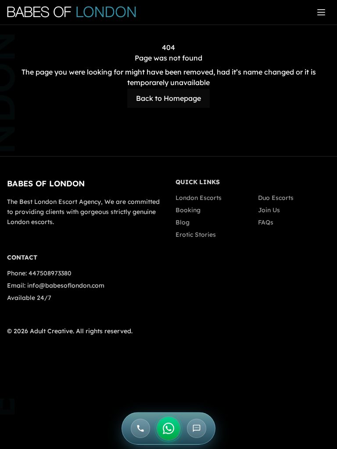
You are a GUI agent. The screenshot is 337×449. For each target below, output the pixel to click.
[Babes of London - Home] (75, 12)
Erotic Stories (196, 235)
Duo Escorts (276, 198)
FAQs (265, 222)
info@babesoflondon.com (65, 285)
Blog (183, 222)
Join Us (269, 210)
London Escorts (199, 198)
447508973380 (50, 273)
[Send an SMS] (196, 428)
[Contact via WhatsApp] (168, 428)
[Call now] (140, 428)
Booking (188, 210)
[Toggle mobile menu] (321, 12)
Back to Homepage (168, 98)
